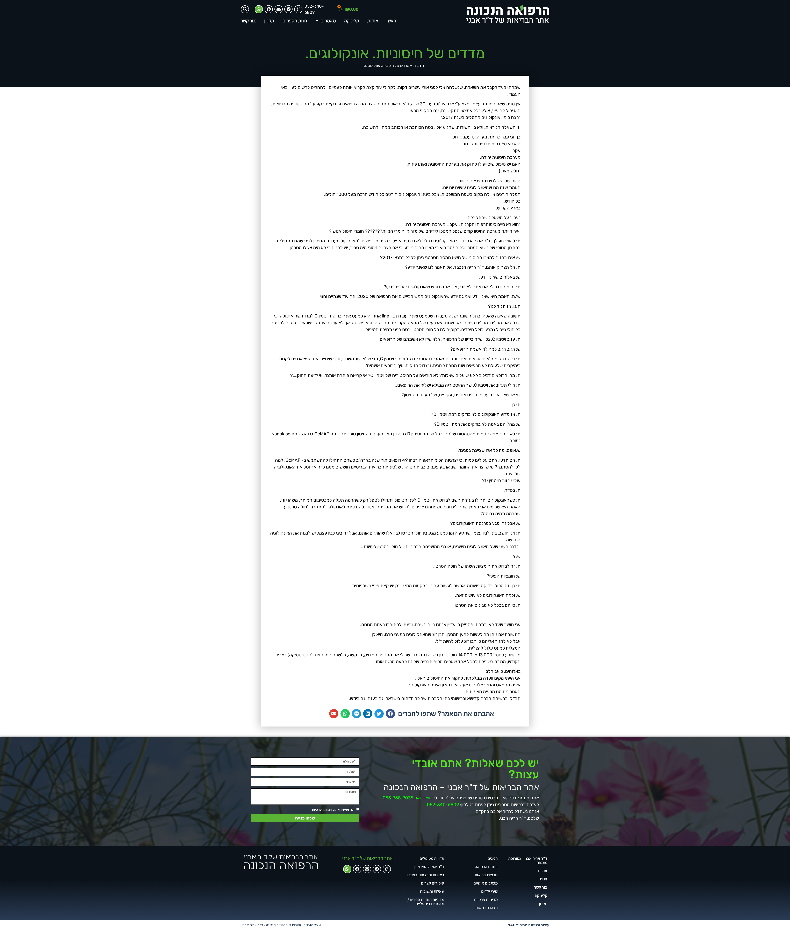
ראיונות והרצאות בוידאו (425, 875)
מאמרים (328, 20)
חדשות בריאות (486, 875)
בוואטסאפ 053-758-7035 (408, 798)
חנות (543, 879)
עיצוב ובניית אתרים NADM (528, 925)
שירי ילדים (489, 891)
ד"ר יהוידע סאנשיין (429, 866)
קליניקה (351, 20)
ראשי (391, 20)
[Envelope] (278, 9)
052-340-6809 (443, 804)
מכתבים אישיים (485, 883)
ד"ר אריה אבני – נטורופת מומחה (527, 860)
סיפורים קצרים (432, 883)
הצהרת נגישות (486, 907)
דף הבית (419, 65)
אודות (372, 20)
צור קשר (248, 20)
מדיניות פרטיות (486, 899)
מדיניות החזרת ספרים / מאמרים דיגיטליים (426, 901)
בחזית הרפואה (486, 866)
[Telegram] (288, 9)
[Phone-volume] (387, 869)
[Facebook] (269, 9)
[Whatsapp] (259, 9)
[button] (245, 9)
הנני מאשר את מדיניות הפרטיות (334, 809)
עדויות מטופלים (432, 858)
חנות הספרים (294, 20)
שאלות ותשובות (432, 891)
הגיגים (493, 858)
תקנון (269, 20)
